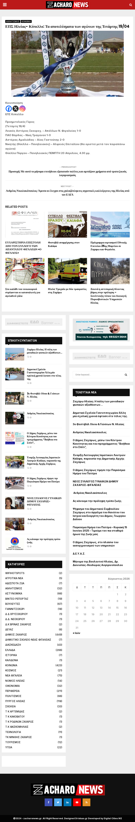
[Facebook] (9, 109)
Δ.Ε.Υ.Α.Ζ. (79, 553)
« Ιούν (76, 632)
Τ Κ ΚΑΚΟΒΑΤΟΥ (15, 716)
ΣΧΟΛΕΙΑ (10, 706)
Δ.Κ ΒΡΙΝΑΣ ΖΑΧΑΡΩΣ (18, 624)
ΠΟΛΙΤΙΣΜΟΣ (13, 696)
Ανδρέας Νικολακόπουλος (40, 413)
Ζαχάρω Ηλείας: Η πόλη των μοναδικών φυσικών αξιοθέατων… (44, 351)
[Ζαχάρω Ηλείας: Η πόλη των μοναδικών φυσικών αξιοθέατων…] (14, 354)
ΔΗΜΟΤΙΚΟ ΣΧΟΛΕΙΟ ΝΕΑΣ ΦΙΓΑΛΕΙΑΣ (28, 639)
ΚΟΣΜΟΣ (10, 670)
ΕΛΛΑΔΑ (10, 650)
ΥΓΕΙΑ (8, 747)
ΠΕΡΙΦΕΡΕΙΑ (12, 690)
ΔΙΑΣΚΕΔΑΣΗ (13, 644)
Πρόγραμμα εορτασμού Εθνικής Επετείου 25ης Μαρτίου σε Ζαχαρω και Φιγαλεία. (109, 246)
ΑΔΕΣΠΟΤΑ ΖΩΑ (14, 583)
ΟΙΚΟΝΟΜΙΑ (12, 685)
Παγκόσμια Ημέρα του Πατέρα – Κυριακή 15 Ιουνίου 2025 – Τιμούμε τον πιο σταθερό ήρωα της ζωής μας (100, 531)
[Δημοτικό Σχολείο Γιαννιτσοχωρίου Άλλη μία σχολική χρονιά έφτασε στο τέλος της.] (14, 374)
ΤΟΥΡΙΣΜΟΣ (13, 742)
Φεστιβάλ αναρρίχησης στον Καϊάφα (64, 244)
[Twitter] (58, 802)
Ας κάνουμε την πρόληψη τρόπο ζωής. (43, 540)
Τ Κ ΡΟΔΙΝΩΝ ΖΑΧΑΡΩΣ (19, 721)
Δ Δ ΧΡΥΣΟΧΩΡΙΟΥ (16, 614)
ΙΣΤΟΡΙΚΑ (11, 655)
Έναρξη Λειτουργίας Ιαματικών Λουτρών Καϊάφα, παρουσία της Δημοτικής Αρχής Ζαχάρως (44, 461)
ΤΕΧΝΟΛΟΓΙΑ (13, 732)
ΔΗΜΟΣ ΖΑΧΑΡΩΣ (16, 634)
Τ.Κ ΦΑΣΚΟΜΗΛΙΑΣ (16, 726)
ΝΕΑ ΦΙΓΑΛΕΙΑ (13, 675)
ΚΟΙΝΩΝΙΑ (26, 21)
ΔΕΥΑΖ (9, 629)
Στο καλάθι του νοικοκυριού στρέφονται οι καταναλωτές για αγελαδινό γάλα (22, 292)
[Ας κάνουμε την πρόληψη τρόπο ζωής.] (14, 544)
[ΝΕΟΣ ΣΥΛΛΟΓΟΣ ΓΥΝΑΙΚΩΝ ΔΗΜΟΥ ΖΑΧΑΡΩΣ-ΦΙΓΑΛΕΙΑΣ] (14, 503)
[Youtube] (77, 802)
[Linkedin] (67, 802)
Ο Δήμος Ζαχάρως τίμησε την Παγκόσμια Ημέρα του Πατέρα (43, 480)
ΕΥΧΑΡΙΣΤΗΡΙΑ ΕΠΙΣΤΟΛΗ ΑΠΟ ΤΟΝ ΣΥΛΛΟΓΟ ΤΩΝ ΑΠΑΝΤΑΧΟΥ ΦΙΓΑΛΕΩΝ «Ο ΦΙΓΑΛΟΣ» (23, 248)
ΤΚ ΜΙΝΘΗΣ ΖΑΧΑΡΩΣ (18, 737)
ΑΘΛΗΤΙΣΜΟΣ (12, 21)
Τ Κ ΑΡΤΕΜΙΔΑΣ (14, 711)
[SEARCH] (126, 374)
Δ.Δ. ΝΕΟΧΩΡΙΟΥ (15, 619)
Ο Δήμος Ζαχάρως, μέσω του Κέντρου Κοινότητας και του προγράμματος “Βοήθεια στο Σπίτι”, (42, 438)
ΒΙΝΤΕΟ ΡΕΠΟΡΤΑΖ (16, 598)
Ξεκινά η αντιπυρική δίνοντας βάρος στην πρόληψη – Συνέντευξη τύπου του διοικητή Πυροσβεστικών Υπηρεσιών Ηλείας (109, 295)
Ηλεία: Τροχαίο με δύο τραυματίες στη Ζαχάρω (67, 290)
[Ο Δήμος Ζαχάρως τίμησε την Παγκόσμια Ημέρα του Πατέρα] (14, 483)
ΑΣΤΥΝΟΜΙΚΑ (13, 593)
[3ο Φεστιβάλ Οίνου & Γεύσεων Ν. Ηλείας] (14, 398)
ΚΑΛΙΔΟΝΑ (11, 660)
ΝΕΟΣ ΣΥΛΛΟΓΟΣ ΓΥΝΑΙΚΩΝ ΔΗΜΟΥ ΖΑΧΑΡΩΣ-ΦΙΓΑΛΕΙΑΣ (44, 501)
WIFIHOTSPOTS (14, 573)
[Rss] (86, 802)
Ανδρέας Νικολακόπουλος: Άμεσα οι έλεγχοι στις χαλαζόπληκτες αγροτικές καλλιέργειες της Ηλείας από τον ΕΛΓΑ (67, 193)
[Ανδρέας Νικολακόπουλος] (14, 418)
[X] (15, 109)
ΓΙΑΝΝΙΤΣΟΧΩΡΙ (14, 608)
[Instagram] (22, 109)
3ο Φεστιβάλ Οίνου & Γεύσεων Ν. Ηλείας (43, 395)
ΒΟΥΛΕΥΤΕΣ (12, 603)
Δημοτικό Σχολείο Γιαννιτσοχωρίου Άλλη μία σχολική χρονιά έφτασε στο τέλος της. (44, 374)
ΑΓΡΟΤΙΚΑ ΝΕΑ (14, 578)
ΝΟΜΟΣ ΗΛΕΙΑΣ (15, 680)
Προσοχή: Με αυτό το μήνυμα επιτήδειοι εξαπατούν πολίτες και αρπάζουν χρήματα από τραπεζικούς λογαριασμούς (68, 173)
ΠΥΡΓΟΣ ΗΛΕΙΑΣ (15, 701)
